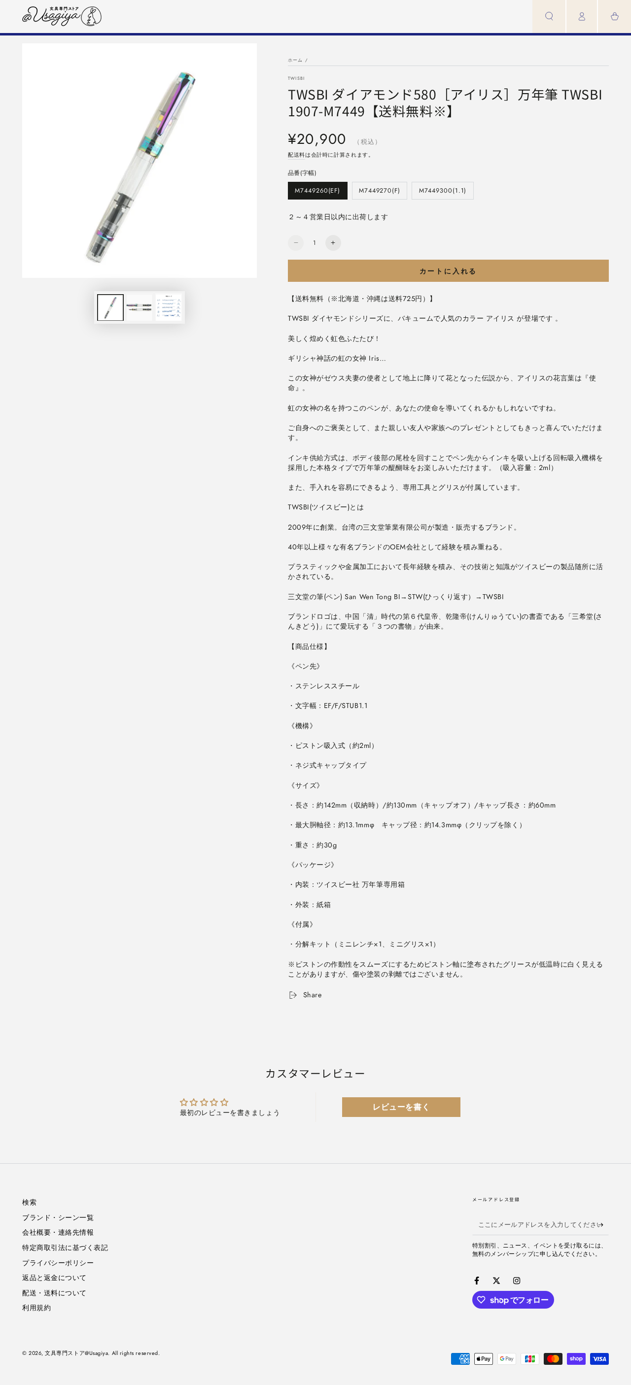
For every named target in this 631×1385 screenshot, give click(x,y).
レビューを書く (401, 1107)
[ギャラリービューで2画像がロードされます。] (139, 307)
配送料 (296, 155)
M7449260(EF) (317, 193)
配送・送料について (54, 1293)
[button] (548, 16)
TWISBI (296, 78)
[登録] (603, 1225)
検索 (29, 1202)
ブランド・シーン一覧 (58, 1217)
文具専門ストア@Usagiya (76, 1353)
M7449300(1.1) (443, 193)
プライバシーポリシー (58, 1263)
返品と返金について (54, 1278)
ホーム (295, 60)
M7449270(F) (379, 193)
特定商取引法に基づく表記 (65, 1247)
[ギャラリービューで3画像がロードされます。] (168, 307)
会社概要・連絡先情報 (58, 1232)
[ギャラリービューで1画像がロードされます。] (110, 307)
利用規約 (36, 1308)
